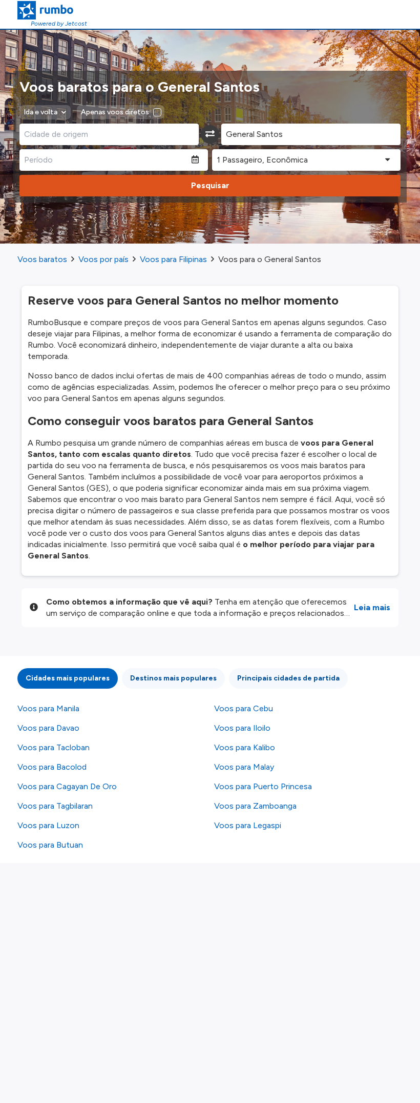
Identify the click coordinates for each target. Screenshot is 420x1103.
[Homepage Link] (52, 10)
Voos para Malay (244, 767)
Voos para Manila (48, 708)
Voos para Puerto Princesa (263, 786)
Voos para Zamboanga (255, 806)
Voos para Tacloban (53, 747)
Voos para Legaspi (247, 825)
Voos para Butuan (50, 845)
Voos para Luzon (48, 825)
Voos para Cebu (243, 708)
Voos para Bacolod (52, 767)
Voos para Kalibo (244, 747)
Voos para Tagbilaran (55, 806)
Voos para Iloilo (242, 728)
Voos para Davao (48, 728)
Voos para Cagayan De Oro (67, 786)
